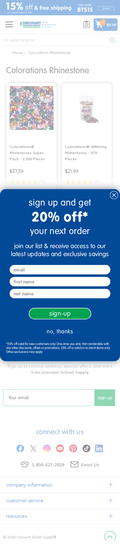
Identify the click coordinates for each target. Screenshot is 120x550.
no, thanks (60, 331)
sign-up (60, 313)
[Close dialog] (114, 195)
